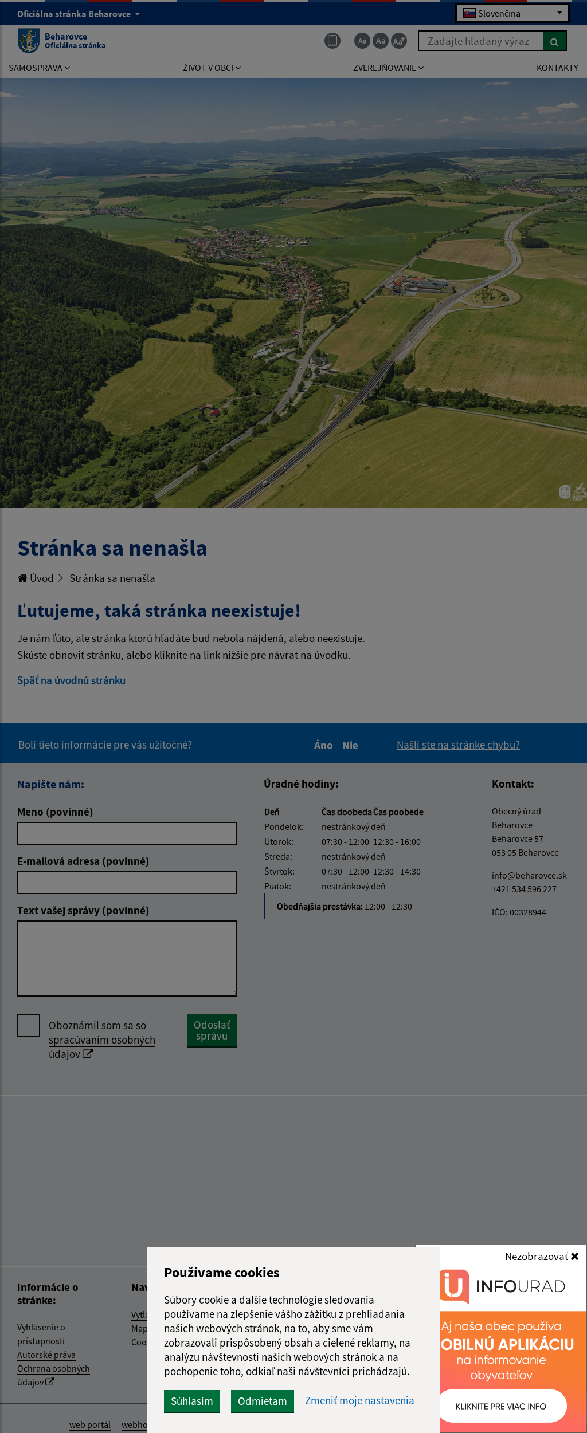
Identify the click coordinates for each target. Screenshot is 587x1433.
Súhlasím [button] (192, 1401)
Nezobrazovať (537, 1256)
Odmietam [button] (262, 1401)
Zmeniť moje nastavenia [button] (359, 1400)
